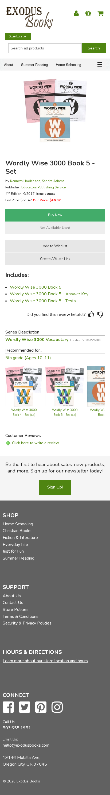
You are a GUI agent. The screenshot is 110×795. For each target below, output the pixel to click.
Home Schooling (68, 64)
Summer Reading (34, 64)
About (8, 64)
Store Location (18, 36)
